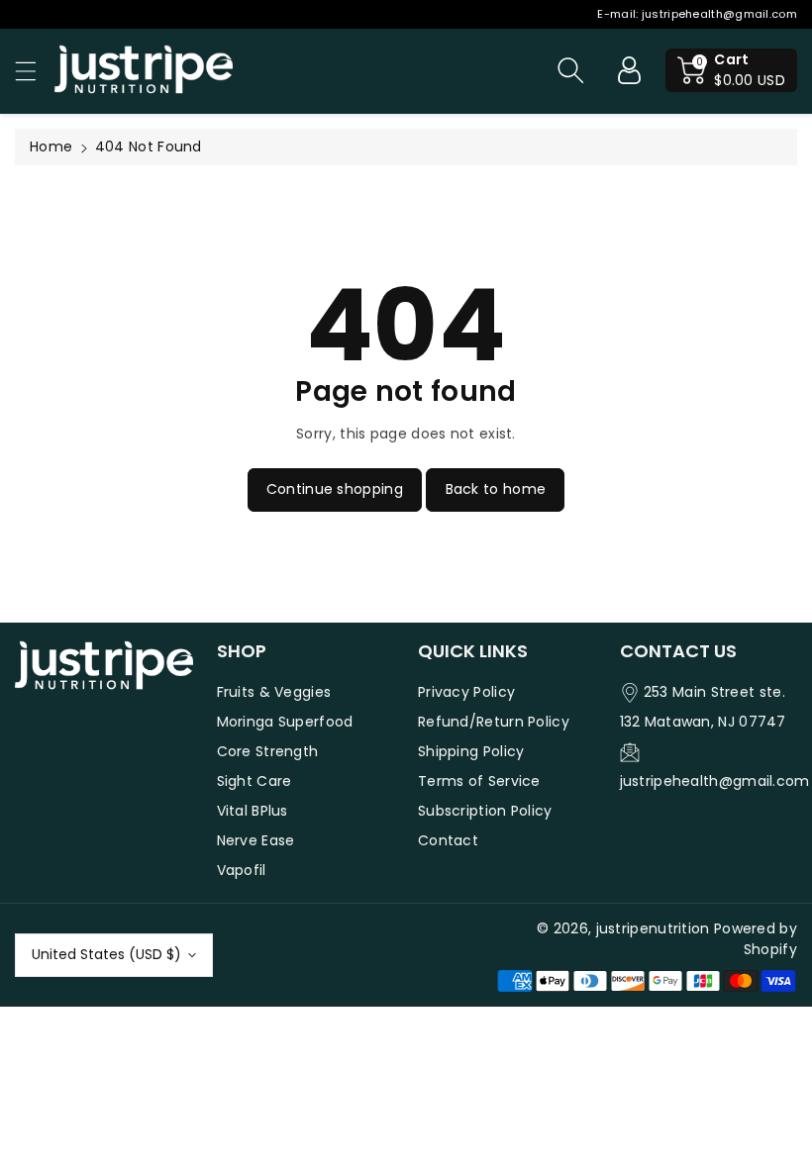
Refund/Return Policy (493, 721)
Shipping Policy (471, 751)
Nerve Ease (256, 840)
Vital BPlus (252, 811)
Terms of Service (479, 781)
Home (51, 146)
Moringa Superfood (285, 721)
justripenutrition (653, 928)
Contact (448, 840)
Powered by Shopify (755, 939)
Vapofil (241, 870)
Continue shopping (334, 489)
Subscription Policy (485, 811)
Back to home (496, 489)
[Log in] (629, 70)
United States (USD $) (106, 954)
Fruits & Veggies (274, 692)
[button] (34, 70)
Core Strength (268, 751)
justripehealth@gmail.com (719, 14)
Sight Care (254, 781)
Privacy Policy (466, 692)
